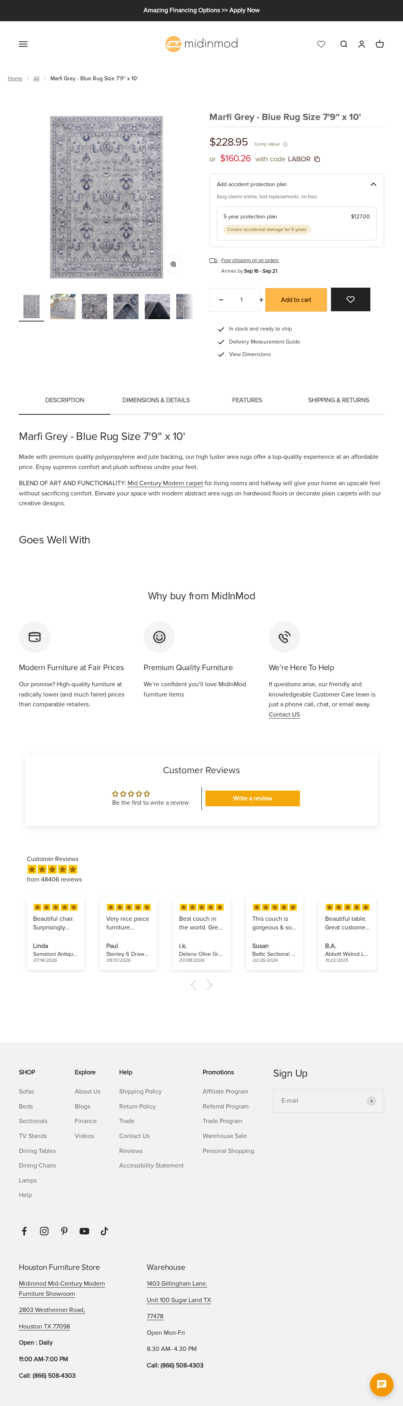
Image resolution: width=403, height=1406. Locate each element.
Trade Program (222, 1121)
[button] (195, 984)
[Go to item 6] (189, 307)
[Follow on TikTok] (104, 1231)
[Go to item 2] (63, 307)
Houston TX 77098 (44, 1326)
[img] (205, 870)
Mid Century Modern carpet (165, 483)
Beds (26, 1106)
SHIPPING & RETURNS (338, 400)
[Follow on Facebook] (24, 1231)
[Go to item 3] (94, 307)
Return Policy (137, 1106)
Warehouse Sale (225, 1136)
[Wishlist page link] (321, 44)
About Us (87, 1092)
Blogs (82, 1106)
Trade (127, 1121)
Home (15, 78)
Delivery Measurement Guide (264, 341)
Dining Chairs (37, 1166)
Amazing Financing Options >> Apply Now (202, 10)
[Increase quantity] (261, 299)
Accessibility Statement (151, 1166)
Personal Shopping (228, 1151)
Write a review (252, 798)
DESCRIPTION (64, 400)
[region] (106, 197)
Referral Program (226, 1106)
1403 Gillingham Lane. (177, 1284)
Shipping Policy (140, 1092)
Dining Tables (37, 1151)
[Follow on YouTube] (84, 1231)
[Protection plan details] (373, 184)
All (36, 78)
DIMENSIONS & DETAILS (156, 400)
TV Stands (33, 1136)
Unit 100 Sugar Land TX (179, 1300)
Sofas (26, 1092)
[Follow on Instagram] (44, 1231)
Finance (86, 1121)
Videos (84, 1136)
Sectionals (33, 1121)
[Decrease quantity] (221, 299)
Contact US (284, 715)
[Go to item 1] (31, 307)
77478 (155, 1316)
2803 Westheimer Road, (52, 1310)
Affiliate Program (225, 1092)
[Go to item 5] (157, 307)
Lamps (28, 1180)
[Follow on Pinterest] (64, 1231)
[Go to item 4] (126, 307)
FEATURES (247, 400)
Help (25, 1195)
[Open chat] (382, 1385)
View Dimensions (250, 354)
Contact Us (134, 1136)
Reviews (130, 1151)
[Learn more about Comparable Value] (285, 144)
